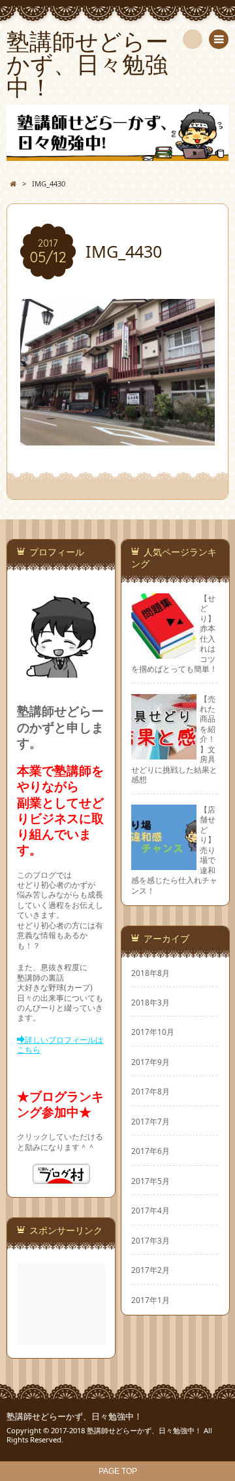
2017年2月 (150, 1269)
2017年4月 (150, 1210)
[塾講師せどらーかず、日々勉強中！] (117, 133)
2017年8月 (150, 1091)
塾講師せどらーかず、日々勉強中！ (74, 1416)
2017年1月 (150, 1300)
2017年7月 (150, 1121)
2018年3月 (150, 1002)
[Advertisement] (62, 1304)
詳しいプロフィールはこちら (60, 1044)
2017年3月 (150, 1240)
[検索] (192, 39)
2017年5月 (150, 1181)
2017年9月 (150, 1061)
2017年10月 (152, 1031)
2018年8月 (150, 972)
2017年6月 (150, 1150)
